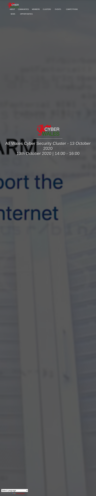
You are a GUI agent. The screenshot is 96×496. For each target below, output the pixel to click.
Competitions (72, 9)
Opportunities (26, 14)
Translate (20, 493)
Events (58, 9)
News (13, 14)
